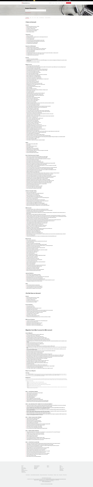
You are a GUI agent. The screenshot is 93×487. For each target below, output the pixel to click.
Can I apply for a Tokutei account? (30, 28)
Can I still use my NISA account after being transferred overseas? (34, 229)
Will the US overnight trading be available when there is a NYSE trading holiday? (36, 204)
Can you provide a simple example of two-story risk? (33, 119)
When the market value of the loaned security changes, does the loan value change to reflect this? (39, 181)
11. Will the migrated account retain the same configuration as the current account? (37, 454)
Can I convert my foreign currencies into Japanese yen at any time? (35, 351)
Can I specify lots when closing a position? (31, 43)
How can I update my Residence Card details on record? (33, 275)
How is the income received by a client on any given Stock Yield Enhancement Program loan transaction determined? (41, 167)
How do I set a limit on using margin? (31, 101)
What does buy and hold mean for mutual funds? (32, 258)
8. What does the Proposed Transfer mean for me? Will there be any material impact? (37, 400)
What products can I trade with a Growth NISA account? (33, 231)
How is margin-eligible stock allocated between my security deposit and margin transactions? (38, 106)
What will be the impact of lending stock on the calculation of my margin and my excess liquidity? (38, 175)
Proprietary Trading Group (24, 470)
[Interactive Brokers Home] (26, 2)
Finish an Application (24, 468)
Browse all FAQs (28, 12)
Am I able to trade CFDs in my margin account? (32, 108)
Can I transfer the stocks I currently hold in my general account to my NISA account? (37, 218)
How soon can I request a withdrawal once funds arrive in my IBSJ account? (36, 48)
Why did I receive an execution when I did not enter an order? (34, 83)
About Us (64, 0)
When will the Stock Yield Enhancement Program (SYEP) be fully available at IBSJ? (37, 156)
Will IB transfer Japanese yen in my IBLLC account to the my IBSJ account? (36, 361)
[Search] (62, 3)
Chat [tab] (32, 17)
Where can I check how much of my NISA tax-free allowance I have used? (35, 226)
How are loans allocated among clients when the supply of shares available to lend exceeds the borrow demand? (41, 176)
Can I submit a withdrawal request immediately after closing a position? (35, 49)
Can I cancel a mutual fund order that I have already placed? (34, 259)
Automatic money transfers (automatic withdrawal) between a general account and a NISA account (39, 228)
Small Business (23, 471)
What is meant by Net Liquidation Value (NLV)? (32, 73)
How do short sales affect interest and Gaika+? (32, 152)
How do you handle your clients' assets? (31, 27)
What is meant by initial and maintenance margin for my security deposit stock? (36, 107)
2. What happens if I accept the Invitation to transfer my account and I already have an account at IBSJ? (39, 444)
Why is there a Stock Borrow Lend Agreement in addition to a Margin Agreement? (37, 69)
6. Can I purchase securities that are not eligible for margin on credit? (35, 437)
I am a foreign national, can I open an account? (32, 313)
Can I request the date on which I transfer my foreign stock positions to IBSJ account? (37, 360)
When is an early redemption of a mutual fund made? (33, 243)
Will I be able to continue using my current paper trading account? (34, 336)
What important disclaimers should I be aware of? (32, 130)
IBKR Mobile (35, 468)
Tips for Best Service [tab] (41, 17)
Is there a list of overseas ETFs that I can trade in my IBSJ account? (35, 334)
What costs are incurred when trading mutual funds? (33, 246)
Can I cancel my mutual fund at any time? (31, 260)
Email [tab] (35, 17)
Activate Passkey (61, 470)
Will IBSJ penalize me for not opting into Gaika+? (32, 149)
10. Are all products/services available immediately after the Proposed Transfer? (36, 428)
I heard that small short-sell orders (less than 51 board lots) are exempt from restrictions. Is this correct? (39, 113)
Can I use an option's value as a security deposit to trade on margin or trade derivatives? (37, 110)
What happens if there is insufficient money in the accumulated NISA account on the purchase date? (39, 210)
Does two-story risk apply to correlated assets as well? (33, 122)
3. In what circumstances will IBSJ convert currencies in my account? (35, 434)
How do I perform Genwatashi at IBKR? (31, 138)
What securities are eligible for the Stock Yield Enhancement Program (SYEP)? (36, 164)
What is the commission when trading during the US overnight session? (35, 199)
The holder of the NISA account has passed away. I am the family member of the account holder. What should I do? (41, 217)
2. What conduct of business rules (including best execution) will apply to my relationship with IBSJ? (39, 406)
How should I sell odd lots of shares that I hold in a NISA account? (34, 211)
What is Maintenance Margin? (30, 96)
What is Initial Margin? (29, 87)
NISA (32, 0)
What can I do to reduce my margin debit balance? (32, 99)
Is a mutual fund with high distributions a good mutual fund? (34, 266)
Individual (23, 469)
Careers (61, 0)
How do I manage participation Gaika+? (31, 151)
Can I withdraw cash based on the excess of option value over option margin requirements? (38, 111)
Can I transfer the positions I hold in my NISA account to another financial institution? (37, 209)
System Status (61, 469)
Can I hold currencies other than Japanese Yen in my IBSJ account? (35, 343)
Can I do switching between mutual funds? (31, 254)
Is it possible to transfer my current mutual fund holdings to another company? (36, 244)
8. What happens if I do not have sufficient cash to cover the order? (35, 439)
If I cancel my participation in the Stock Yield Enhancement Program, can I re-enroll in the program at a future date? (41, 165)
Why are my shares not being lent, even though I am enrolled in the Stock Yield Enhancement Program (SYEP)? (40, 163)
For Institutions (28, 0)
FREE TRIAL (58, 0)
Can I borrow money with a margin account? (32, 98)
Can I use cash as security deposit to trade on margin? (33, 72)
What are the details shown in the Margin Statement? (33, 75)
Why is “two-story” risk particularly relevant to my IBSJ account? (34, 118)
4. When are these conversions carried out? (32, 435)
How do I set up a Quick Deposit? (30, 50)
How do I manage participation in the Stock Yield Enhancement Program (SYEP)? (36, 157)
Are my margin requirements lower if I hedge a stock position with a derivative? (36, 74)
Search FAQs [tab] (27, 17)
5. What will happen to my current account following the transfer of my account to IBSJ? (37, 447)
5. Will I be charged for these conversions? (31, 436)
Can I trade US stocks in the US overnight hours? (32, 194)
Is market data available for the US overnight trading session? (34, 196)
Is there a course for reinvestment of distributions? (33, 267)
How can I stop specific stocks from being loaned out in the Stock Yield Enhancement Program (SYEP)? (39, 168)
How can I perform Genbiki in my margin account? (32, 137)
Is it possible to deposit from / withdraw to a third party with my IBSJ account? (36, 337)
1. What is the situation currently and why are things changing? (34, 392)
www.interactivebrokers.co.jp (47, 481)
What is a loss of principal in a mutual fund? (32, 256)
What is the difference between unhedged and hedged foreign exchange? (35, 255)
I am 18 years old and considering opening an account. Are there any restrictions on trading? (38, 316)
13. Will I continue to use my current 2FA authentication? (33, 456)
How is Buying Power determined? (30, 85)
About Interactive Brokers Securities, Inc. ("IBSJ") (32, 26)
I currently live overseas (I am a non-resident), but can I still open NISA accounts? (36, 320)
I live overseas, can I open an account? (31, 314)
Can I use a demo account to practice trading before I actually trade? (35, 40)
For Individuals (24, 0)
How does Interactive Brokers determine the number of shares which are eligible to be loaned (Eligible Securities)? (41, 169)
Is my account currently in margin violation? (32, 100)
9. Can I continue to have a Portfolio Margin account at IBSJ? (34, 427)
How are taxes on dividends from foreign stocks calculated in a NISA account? (36, 225)
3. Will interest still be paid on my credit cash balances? (33, 420)
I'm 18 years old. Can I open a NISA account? (32, 321)
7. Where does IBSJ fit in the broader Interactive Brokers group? (34, 399)
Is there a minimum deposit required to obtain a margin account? (34, 94)
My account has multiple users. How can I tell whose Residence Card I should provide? (37, 276)
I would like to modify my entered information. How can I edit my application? (36, 311)
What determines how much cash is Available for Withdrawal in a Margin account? (37, 89)
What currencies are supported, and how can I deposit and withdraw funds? (36, 132)
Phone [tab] (30, 17)
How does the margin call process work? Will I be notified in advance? (35, 134)
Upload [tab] (37, 17)
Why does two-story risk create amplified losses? (32, 121)
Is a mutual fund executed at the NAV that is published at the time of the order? (36, 241)
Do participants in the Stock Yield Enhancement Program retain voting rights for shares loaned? (38, 182)
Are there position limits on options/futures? (32, 42)
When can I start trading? (29, 35)
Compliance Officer (24, 472)
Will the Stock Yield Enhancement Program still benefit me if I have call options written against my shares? (40, 180)
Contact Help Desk (62, 468)
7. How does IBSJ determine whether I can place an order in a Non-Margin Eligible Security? (38, 438)
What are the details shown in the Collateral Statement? (33, 76)
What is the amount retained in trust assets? (32, 248)
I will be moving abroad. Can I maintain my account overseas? (34, 287)
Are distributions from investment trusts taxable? (32, 268)
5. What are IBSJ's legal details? (30, 397)
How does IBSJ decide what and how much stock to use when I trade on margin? (36, 70)
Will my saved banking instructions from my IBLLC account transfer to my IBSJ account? (37, 338)
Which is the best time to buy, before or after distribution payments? (35, 269)
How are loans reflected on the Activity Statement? (33, 166)
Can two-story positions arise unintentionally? (32, 120)
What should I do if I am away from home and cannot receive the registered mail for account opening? (39, 310)
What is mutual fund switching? (30, 253)
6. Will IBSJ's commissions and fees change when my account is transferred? (36, 448)
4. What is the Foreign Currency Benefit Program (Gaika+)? (34, 421)
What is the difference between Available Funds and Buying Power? (35, 95)
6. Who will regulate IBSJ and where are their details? (33, 398)
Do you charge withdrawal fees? (30, 51)
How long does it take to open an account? (31, 309)
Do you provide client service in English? (31, 30)
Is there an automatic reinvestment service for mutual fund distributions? (35, 261)
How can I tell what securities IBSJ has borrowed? (32, 71)
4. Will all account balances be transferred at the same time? (34, 446)
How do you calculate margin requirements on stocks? (33, 86)
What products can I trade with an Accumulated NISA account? (34, 232)
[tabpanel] (46, 239)
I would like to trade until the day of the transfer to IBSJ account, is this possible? (36, 358)
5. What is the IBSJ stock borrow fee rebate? (32, 422)
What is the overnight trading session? (31, 192)
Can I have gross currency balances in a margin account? (33, 77)
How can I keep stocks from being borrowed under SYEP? (33, 188)
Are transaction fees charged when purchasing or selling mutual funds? (35, 247)
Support (67, 0)
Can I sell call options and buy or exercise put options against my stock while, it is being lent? (38, 158)
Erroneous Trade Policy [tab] (47, 17)
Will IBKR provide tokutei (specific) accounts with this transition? (34, 342)
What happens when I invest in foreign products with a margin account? (35, 84)
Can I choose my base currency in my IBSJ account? (33, 335)
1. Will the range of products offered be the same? (32, 418)
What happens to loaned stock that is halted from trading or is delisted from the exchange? (38, 179)
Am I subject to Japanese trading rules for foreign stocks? (33, 359)
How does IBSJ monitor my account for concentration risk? (34, 124)
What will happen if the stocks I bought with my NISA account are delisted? (36, 214)
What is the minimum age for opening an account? (32, 315)
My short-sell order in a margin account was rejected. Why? (34, 112)
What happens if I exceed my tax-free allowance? (32, 227)
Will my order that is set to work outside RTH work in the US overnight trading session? (37, 197)
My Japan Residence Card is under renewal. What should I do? (34, 277)
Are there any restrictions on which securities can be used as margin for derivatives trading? (38, 135)
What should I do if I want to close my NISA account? (33, 230)
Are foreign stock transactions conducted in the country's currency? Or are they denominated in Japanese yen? (40, 350)
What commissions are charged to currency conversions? (33, 288)
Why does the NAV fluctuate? (30, 242)
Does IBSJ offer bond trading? (30, 363)
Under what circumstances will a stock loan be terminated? (34, 170)
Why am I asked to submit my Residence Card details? (33, 274)
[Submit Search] (44, 10)
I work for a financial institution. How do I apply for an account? (34, 312)
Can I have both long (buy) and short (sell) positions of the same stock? (35, 41)
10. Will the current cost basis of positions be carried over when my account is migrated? (37, 453)
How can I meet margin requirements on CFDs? (32, 109)
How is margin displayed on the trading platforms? (32, 133)
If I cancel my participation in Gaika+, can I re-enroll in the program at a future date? (37, 150)
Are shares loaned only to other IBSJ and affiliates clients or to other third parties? (37, 178)
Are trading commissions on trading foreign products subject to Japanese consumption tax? (38, 339)
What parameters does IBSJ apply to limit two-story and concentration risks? (36, 125)
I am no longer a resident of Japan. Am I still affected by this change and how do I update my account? (39, 368)
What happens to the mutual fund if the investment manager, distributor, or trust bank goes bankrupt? (39, 245)
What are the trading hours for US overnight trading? (33, 195)
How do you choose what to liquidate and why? (32, 82)
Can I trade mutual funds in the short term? (32, 257)
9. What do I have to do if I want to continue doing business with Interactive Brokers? (37, 401)
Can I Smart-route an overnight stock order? (32, 198)
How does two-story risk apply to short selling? (32, 123)
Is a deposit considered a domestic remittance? (32, 47)
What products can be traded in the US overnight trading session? (35, 193)
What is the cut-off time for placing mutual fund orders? (33, 270)
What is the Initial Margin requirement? (31, 88)
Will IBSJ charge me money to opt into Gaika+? (32, 148)
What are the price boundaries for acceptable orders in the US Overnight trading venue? (37, 205)
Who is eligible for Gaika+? (29, 147)
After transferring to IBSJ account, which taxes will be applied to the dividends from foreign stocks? (39, 357)
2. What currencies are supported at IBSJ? (31, 419)
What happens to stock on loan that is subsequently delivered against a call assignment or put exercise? (39, 177)
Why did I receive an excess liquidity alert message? (33, 97)
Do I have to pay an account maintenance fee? (32, 29)
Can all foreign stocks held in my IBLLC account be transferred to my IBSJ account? (37, 362)
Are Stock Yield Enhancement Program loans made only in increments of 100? (36, 183)
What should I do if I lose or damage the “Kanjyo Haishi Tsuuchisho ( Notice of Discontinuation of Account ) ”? (40, 220)
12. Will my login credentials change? (31, 455)
